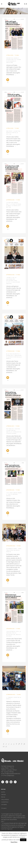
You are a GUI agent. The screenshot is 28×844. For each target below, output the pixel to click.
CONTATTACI (4, 802)
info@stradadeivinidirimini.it (12, 773)
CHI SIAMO (4, 804)
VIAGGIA (3, 794)
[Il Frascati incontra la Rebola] (14, 678)
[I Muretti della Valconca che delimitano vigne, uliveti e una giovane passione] (14, 253)
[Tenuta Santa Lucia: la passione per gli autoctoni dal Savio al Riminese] (14, 607)
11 (6, 746)
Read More (14, 842)
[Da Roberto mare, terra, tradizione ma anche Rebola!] (14, 532)
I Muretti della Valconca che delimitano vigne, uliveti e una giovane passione (13, 280)
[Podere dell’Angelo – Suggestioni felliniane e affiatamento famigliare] (14, 34)
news (17, 55)
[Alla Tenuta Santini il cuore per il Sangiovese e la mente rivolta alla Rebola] (14, 330)
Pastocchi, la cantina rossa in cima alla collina (13, 133)
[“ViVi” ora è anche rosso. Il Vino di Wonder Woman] (14, 473)
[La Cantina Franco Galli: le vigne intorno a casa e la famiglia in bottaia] (14, 178)
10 (4, 746)
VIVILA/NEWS (5, 799)
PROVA (3, 797)
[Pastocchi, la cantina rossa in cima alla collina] (14, 107)
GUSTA (3, 792)
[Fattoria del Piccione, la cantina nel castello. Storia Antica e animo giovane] (14, 405)
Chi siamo (4, 808)
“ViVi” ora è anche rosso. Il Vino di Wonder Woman (14, 494)
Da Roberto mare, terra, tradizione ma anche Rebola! (14, 550)
